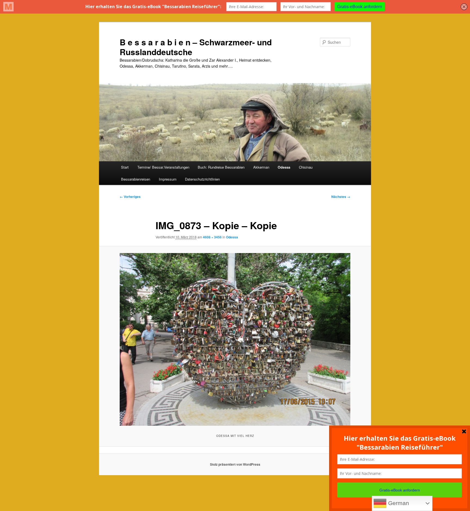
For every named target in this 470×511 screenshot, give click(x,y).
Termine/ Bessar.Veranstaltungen (163, 167)
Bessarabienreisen (135, 179)
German (397, 503)
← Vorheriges (130, 196)
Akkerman (261, 167)
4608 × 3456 (212, 237)
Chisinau (306, 167)
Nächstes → (340, 196)
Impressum (168, 179)
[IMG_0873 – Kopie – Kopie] (235, 339)
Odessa (284, 167)
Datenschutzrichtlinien (202, 179)
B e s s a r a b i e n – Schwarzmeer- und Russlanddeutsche (196, 47)
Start (125, 167)
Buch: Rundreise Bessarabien (221, 167)
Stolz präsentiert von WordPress (235, 464)
